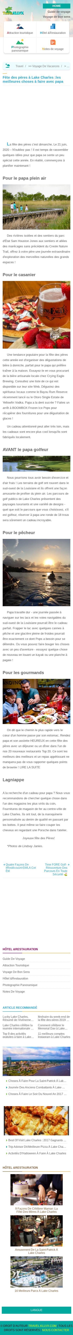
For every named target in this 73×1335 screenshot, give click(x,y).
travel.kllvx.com (42, 1325)
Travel (19, 66)
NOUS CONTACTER (55, 1330)
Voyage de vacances (45, 66)
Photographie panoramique (20, 985)
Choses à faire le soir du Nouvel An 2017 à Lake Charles (37, 1093)
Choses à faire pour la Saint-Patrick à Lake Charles (37, 1080)
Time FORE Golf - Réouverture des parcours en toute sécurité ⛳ (55, 869)
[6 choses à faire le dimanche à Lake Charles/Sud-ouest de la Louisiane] (36, 1120)
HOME (56, 5)
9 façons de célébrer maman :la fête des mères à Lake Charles (36, 1210)
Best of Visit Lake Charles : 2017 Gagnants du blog (37, 1140)
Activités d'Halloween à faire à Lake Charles (37, 1153)
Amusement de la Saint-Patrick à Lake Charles (36, 1251)
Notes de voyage (14, 991)
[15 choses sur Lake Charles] (36, 1061)
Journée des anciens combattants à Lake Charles (37, 1087)
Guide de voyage (59, 11)
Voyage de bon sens (56, 16)
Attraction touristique (16, 965)
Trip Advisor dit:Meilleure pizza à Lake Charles (37, 1146)
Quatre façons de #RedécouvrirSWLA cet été (21, 867)
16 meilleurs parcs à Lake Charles (36, 1290)
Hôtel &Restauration (15, 978)
